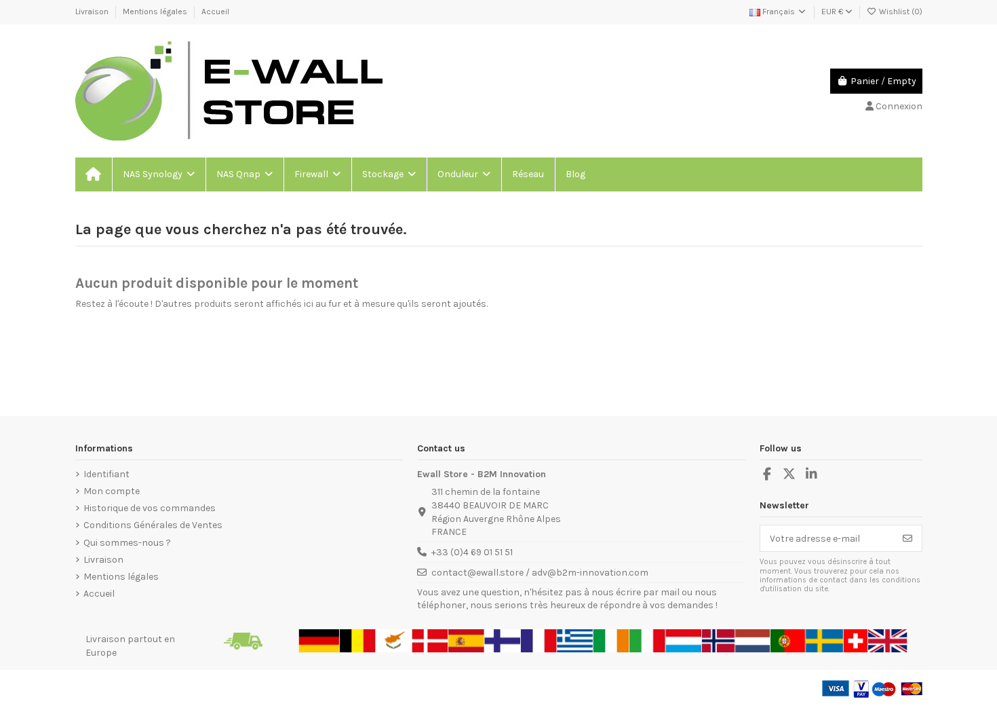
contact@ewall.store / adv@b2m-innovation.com (539, 572)
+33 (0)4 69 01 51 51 (472, 552)
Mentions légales (156, 11)
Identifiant (106, 474)
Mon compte (111, 491)
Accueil (215, 11)
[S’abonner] (907, 538)
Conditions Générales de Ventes (152, 525)
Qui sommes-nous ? (127, 542)
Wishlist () (899, 11)
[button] (158, 174)
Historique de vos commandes (149, 508)
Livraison (93, 11)
